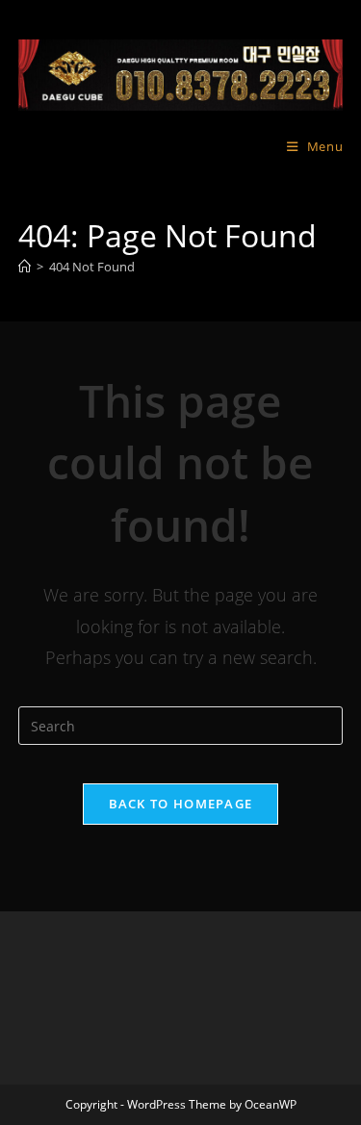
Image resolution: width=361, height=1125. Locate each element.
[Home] (24, 266)
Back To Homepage (181, 803)
